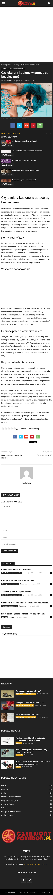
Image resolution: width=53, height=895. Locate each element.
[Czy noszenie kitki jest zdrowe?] (7, 694)
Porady (18, 767)
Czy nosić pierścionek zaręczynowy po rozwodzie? (25, 602)
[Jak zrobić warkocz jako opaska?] (7, 717)
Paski (3, 808)
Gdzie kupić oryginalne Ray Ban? (24, 160)
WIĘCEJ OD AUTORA (9, 137)
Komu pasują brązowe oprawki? (24, 180)
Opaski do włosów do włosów (11, 573)
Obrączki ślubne (7, 804)
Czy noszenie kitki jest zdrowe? (16, 569)
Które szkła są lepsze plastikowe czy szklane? (23, 614)
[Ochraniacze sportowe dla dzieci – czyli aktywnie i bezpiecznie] (7, 753)
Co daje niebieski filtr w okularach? (25, 141)
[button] (49, 3)
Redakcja (8, 80)
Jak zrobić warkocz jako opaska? (17, 591)
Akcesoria (19, 755)
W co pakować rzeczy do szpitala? (11, 456)
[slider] (8, 428)
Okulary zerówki (7, 815)
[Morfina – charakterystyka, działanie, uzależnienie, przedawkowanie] (7, 741)
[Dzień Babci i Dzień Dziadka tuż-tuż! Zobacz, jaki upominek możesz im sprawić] (7, 764)
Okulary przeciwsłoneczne (16, 68)
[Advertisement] (26, 34)
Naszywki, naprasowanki (11, 811)
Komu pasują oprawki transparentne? (25, 170)
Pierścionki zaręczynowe (9, 606)
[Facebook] (23, 880)
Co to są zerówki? (44, 455)
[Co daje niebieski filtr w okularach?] (7, 705)
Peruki (3, 785)
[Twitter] (29, 880)
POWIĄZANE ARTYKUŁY (10, 134)
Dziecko (18, 743)
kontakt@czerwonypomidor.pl (35, 864)
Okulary (4, 68)
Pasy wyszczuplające (9, 800)
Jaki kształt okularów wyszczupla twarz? (27, 151)
